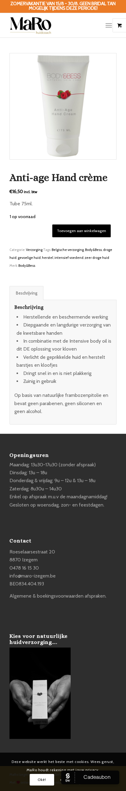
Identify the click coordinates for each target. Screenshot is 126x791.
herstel (47, 258)
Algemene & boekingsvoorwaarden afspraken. (57, 596)
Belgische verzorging (68, 250)
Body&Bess (93, 250)
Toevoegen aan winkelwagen (81, 230)
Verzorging (34, 250)
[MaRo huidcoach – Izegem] (52, 25)
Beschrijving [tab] (26, 293)
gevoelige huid (29, 258)
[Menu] (109, 25)
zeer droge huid (97, 258)
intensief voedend (68, 258)
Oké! (42, 779)
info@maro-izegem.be (32, 576)
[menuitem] (111, 25)
